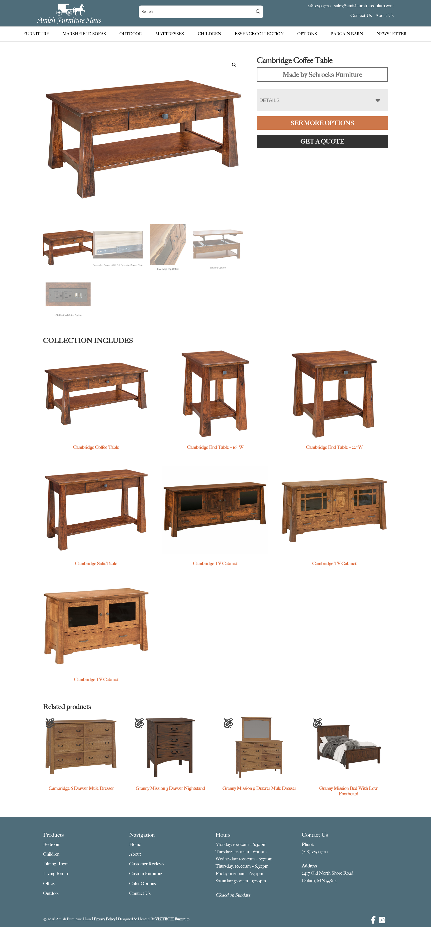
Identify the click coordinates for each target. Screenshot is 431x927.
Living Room (55, 873)
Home (135, 844)
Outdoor (51, 893)
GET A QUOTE (322, 141)
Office (49, 883)
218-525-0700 (319, 5)
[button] (234, 64)
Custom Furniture (145, 873)
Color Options (142, 883)
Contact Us (361, 15)
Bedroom (51, 844)
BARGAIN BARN (346, 33)
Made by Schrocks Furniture (322, 74)
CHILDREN (209, 33)
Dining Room (56, 864)
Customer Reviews (146, 864)
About (135, 854)
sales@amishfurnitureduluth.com (364, 5)
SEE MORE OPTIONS (322, 123)
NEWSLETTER (392, 33)
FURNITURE (36, 33)
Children (51, 854)
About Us (384, 15)
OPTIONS (307, 33)
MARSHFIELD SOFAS (84, 33)
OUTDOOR (130, 33)
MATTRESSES (169, 33)
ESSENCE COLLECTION (259, 33)
